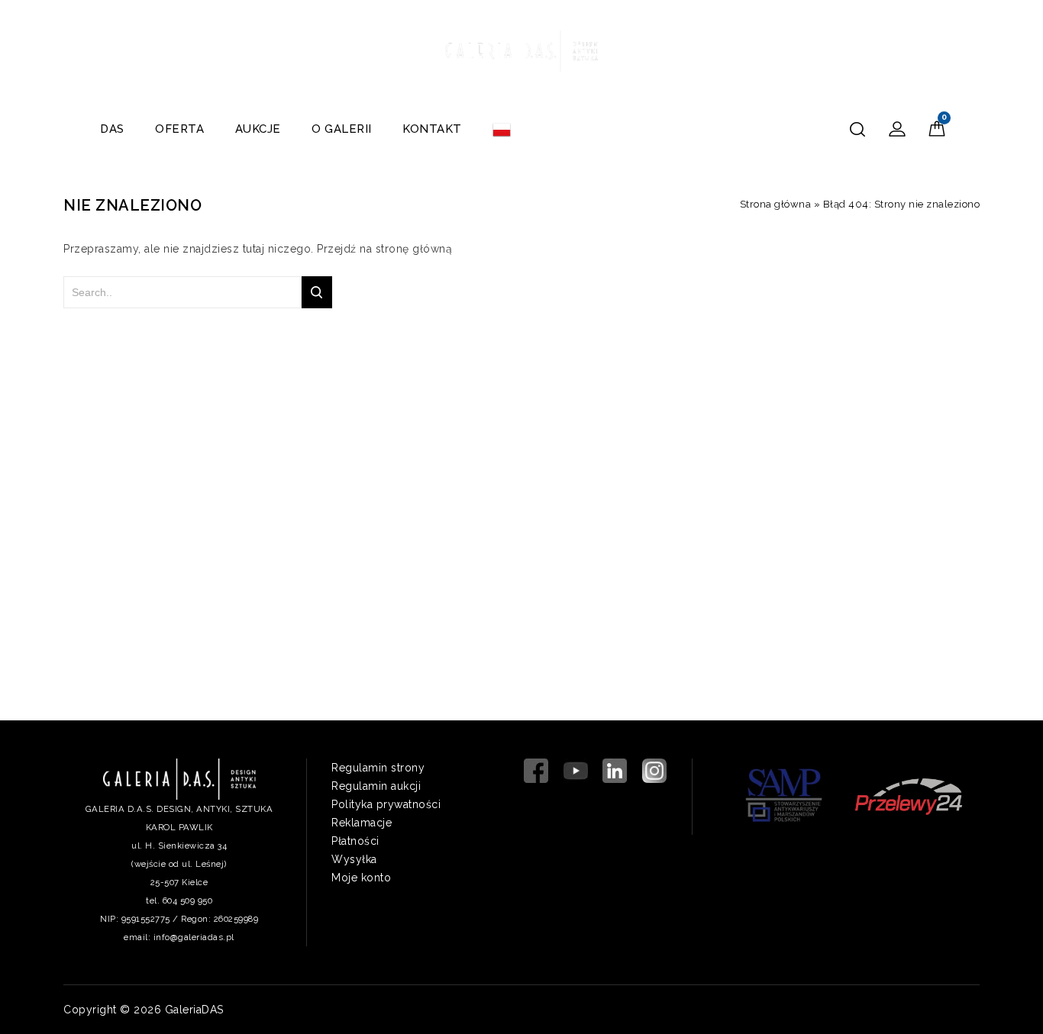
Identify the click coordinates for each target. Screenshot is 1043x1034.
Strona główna (776, 204)
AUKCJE (258, 129)
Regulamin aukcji (376, 786)
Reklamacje (361, 823)
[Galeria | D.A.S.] (521, 49)
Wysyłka (354, 859)
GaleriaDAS (194, 1009)
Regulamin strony (378, 768)
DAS (112, 129)
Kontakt (432, 129)
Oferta (179, 129)
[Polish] (502, 129)
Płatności (355, 841)
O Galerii (342, 129)
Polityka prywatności (386, 804)
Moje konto (361, 877)
